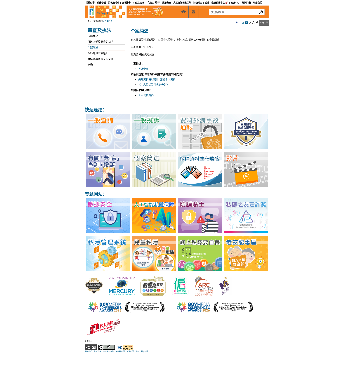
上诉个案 (143, 68)
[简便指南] (183, 11)
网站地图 (144, 352)
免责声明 (130, 352)
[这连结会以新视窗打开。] (94, 286)
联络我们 (88, 352)
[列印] (236, 23)
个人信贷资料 (146, 95)
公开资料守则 (108, 352)
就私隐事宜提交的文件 (100, 58)
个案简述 (93, 47)
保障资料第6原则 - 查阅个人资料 (157, 79)
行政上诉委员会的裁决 (100, 41)
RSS (242, 23)
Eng (262, 23)
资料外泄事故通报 (98, 53)
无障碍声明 (120, 352)
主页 (89, 21)
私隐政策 (97, 352)
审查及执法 (98, 21)
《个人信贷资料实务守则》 (153, 84)
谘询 (90, 64)
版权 (137, 352)
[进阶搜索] (194, 11)
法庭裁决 (93, 35)
